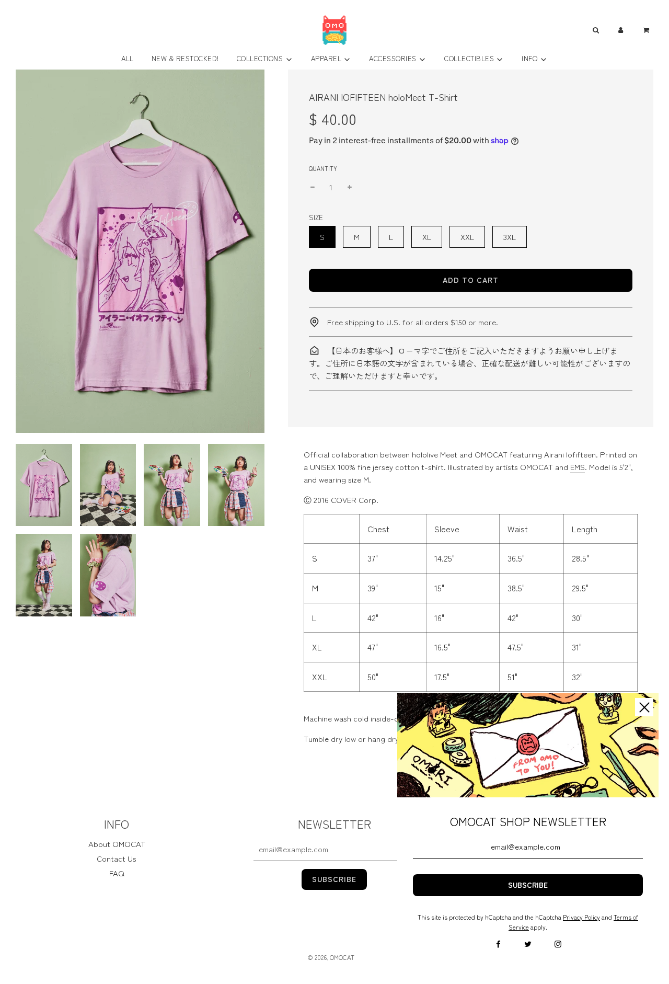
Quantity (323, 168)
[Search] (595, 30)
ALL (127, 58)
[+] (349, 187)
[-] (312, 187)
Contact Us (116, 858)
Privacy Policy (581, 916)
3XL (509, 236)
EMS (577, 466)
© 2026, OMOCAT (330, 957)
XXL (467, 236)
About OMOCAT (116, 843)
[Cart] (647, 30)
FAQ (116, 872)
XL (426, 236)
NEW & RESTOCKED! (185, 58)
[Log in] (620, 30)
